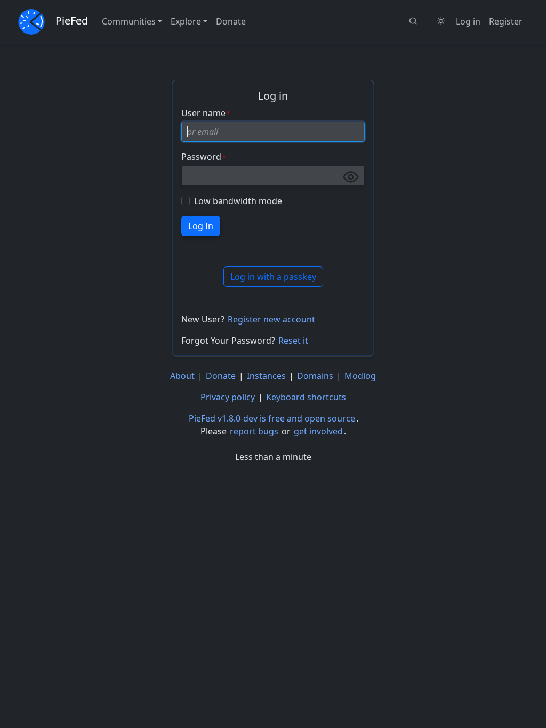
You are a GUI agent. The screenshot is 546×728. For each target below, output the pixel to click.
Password (201, 157)
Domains (315, 376)
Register (506, 21)
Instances (266, 376)
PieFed (71, 20)
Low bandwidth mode (238, 201)
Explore (186, 21)
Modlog (360, 376)
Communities (129, 21)
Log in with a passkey (273, 276)
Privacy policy (227, 397)
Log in (468, 21)
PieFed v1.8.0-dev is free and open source (272, 418)
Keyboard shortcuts (306, 397)
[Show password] (350, 177)
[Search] (413, 21)
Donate (231, 21)
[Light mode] (441, 21)
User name (203, 113)
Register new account (271, 319)
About (182, 376)
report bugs (254, 431)
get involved (318, 431)
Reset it (293, 340)
